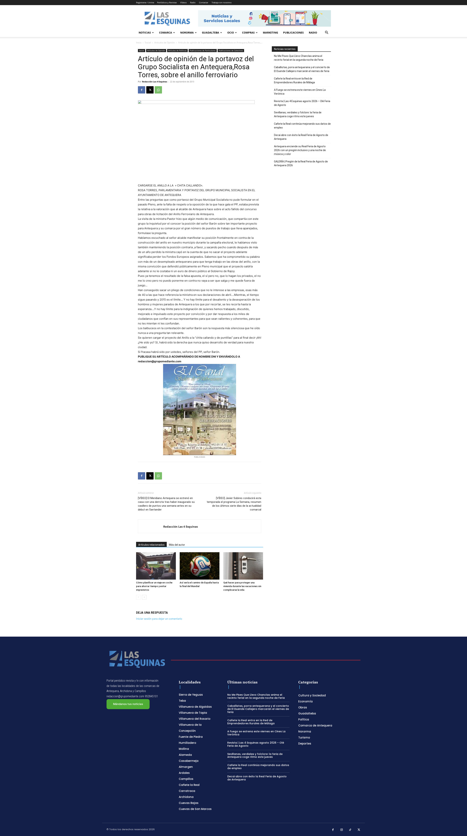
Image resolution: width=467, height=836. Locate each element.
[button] (326, 33)
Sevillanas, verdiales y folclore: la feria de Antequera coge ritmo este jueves (297, 114)
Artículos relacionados (151, 544)
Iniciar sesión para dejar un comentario (159, 618)
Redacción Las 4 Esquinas (154, 81)
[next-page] (144, 597)
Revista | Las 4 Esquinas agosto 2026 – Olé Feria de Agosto (302, 103)
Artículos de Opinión (164, 42)
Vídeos (183, 2)
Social (148, 42)
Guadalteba (210, 32)
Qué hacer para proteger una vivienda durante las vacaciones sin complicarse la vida (242, 586)
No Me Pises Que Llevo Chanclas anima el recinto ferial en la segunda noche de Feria (298, 57)
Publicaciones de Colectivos (231, 50)
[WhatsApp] (158, 89)
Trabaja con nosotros (221, 2)
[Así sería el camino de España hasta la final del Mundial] (199, 566)
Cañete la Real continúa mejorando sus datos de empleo (302, 125)
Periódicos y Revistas (167, 2)
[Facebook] (141, 89)
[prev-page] (138, 597)
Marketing (270, 32)
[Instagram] (341, 830)
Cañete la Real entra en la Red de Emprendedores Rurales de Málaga (294, 80)
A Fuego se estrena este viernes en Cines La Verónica (300, 91)
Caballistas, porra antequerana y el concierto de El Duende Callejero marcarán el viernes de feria (302, 69)
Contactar (203, 2)
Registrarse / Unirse (145, 2)
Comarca (165, 32)
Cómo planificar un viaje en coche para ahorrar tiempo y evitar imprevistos (154, 586)
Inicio (138, 42)
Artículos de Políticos (177, 50)
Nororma (187, 32)
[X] (150, 89)
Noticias (145, 32)
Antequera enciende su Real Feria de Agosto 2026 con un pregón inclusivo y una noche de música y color (300, 150)
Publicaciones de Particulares (203, 50)
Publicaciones (293, 32)
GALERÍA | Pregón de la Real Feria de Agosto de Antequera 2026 (301, 163)
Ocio (230, 32)
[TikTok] (350, 830)
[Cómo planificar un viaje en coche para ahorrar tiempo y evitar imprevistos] (156, 566)
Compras (248, 32)
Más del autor (177, 544)
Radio (193, 2)
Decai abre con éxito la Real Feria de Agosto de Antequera (301, 137)
